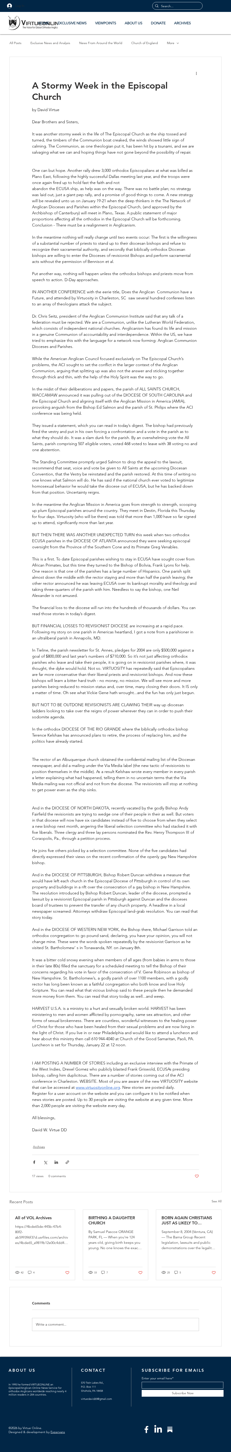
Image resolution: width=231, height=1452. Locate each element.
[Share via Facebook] (34, 1162)
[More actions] (196, 73)
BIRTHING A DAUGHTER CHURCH (111, 1220)
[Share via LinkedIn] (56, 1162)
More (170, 43)
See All (217, 1201)
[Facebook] (146, 1429)
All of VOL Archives (33, 1217)
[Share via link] (67, 1162)
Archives (39, 1147)
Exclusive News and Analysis (50, 43)
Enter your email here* (157, 1378)
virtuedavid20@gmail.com (96, 1398)
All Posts (15, 43)
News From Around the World (100, 43)
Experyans (58, 1432)
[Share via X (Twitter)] (45, 1162)
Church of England (144, 43)
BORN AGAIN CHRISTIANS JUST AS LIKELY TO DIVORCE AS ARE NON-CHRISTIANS (187, 1220)
